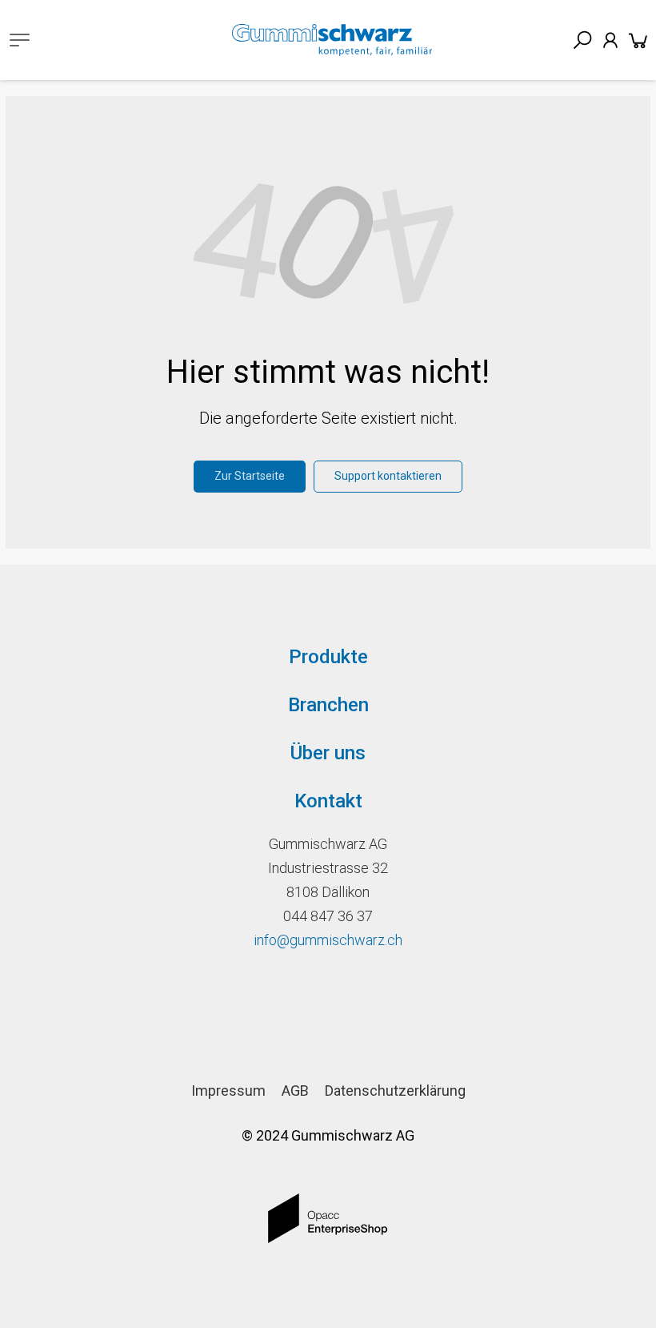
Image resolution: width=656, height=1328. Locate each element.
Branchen (328, 705)
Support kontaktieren (388, 475)
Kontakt (328, 801)
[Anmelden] (610, 40)
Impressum (228, 1090)
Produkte (328, 657)
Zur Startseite (249, 475)
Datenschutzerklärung (395, 1090)
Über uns (328, 753)
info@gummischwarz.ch (328, 940)
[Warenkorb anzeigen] (638, 40)
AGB (295, 1090)
